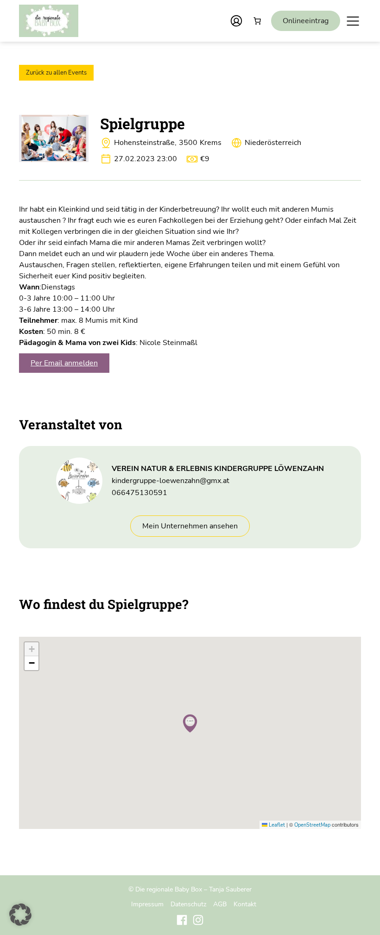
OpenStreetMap (312, 825)
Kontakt (245, 904)
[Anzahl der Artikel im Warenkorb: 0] (257, 21)
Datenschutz (188, 904)
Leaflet (276, 825)
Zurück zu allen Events (56, 73)
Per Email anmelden (64, 363)
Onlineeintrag (306, 21)
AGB (220, 904)
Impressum (147, 904)
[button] (190, 723)
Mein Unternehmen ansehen (190, 526)
